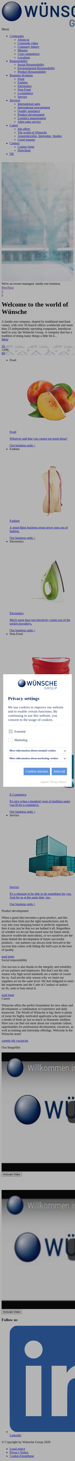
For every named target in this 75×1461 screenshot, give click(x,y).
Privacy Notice (58, 782)
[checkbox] (11, 731)
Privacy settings (23, 698)
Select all (59, 771)
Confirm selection (37, 771)
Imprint (45, 782)
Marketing (20, 740)
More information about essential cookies (32, 750)
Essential (20, 731)
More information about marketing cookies (33, 758)
